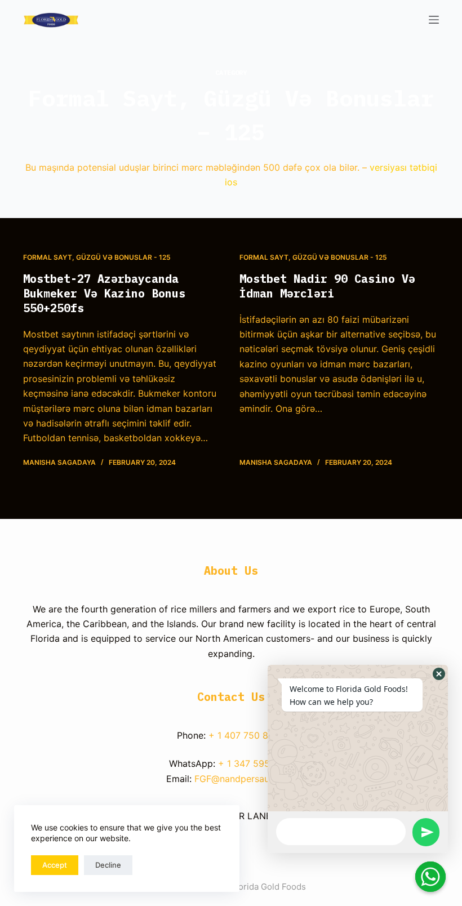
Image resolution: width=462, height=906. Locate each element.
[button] (439, 674)
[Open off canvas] (434, 20)
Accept (54, 864)
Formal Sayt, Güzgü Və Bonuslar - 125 (97, 257)
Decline (108, 864)
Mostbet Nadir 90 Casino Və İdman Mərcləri (327, 286)
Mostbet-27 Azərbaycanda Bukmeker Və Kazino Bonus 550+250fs (104, 293)
